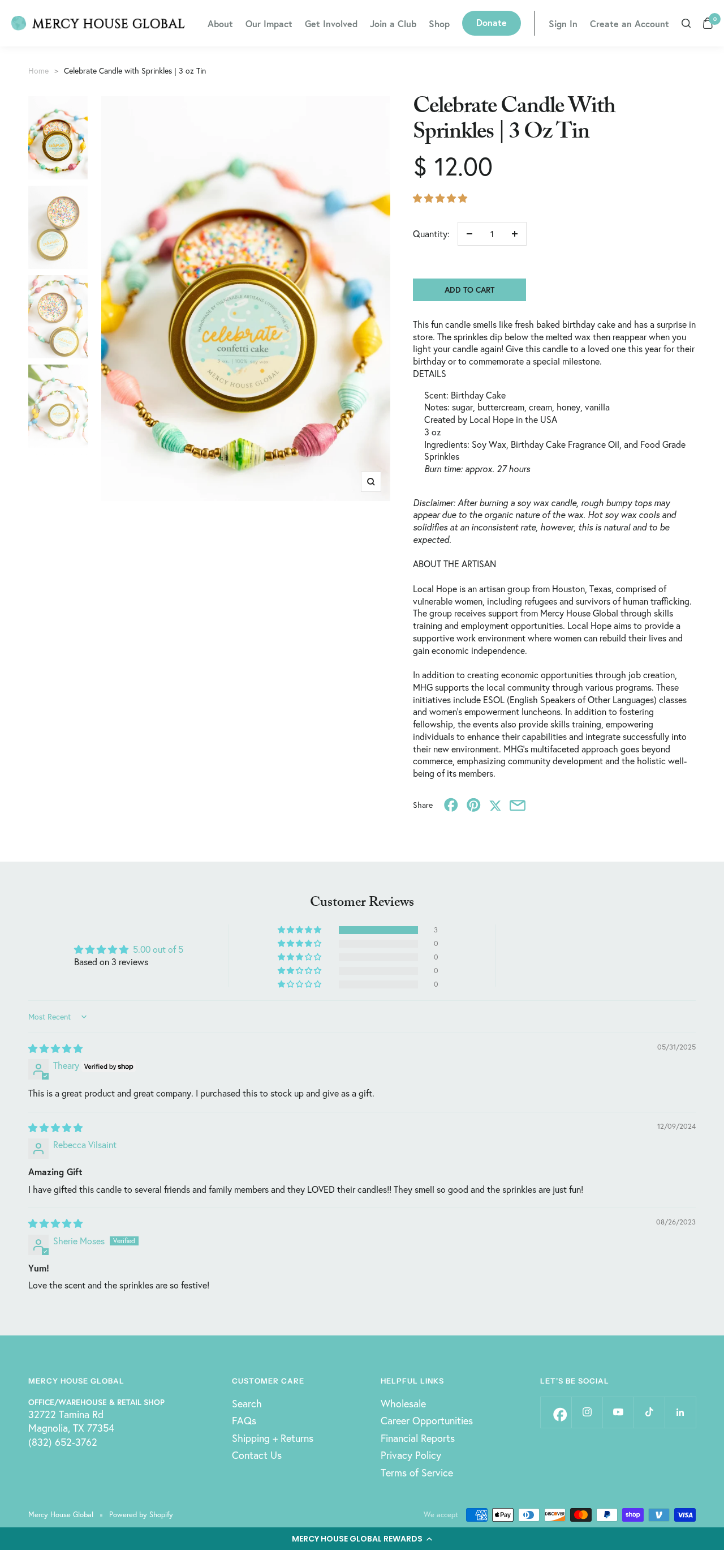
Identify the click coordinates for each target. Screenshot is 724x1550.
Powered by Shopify (141, 1514)
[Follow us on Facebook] (555, 1412)
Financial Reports (418, 1438)
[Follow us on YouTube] (618, 1412)
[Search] (686, 23)
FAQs (244, 1420)
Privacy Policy (411, 1455)
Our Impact (268, 23)
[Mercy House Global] (98, 23)
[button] (362, 1538)
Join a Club (393, 23)
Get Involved (331, 23)
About (220, 23)
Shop (439, 23)
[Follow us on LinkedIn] (680, 1412)
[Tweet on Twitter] (495, 804)
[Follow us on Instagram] (586, 1412)
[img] (55, 1048)
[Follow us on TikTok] (649, 1412)
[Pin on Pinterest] (474, 805)
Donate (491, 22)
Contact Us (257, 1455)
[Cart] (708, 23)
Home (38, 70)
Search (247, 1403)
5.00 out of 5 (158, 949)
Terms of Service (417, 1472)
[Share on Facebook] (451, 805)
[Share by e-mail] (517, 804)
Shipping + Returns (272, 1438)
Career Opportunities (427, 1420)
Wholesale (403, 1403)
